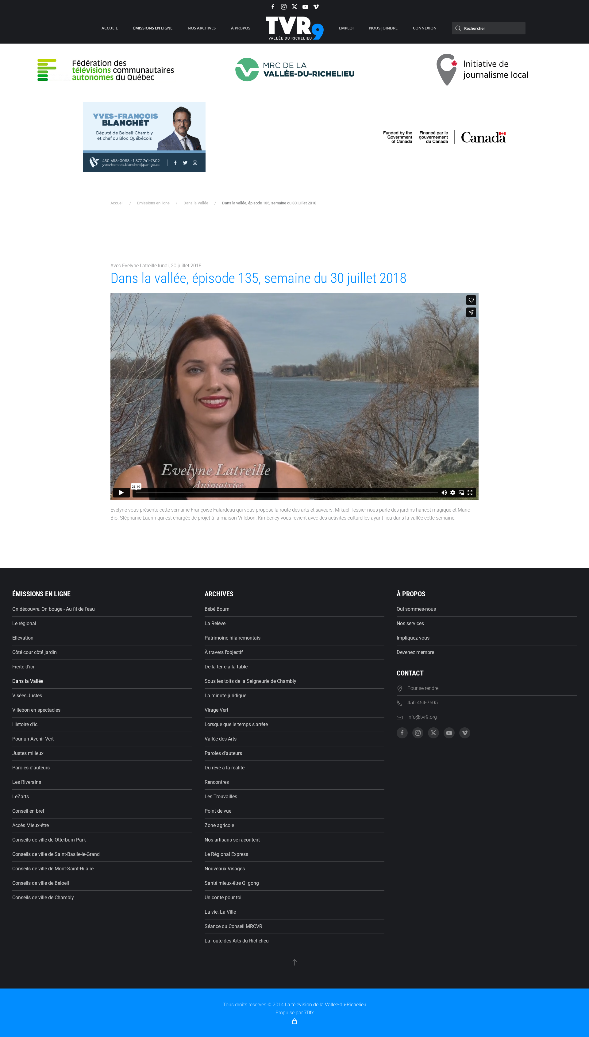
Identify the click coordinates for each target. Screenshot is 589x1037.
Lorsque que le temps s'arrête (236, 724)
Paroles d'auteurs (31, 768)
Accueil (110, 28)
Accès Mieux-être (30, 825)
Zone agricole (219, 825)
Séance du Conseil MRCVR (233, 926)
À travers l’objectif (224, 652)
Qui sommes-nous (416, 609)
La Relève (215, 623)
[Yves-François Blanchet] (144, 137)
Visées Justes (27, 695)
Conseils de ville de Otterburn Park (49, 840)
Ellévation (22, 638)
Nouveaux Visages (225, 869)
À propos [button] (240, 28)
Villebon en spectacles (36, 710)
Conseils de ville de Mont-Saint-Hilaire (53, 869)
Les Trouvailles (221, 796)
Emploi (346, 28)
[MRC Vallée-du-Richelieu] (294, 69)
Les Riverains (26, 782)
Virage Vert (216, 710)
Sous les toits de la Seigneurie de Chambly (250, 681)
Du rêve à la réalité (224, 768)
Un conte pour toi (223, 897)
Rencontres (217, 782)
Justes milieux (28, 753)
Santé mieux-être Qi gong (232, 883)
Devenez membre (415, 652)
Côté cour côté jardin (34, 652)
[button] (294, 962)
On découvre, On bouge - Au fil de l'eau (53, 609)
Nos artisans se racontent (232, 840)
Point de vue (218, 811)
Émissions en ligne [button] (152, 28)
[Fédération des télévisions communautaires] (106, 69)
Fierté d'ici (23, 667)
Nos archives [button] (202, 28)
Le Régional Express (226, 854)
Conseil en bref (28, 811)
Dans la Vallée (27, 681)
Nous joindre (383, 28)
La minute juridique (225, 695)
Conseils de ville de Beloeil (40, 883)
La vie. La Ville (220, 912)
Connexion (425, 28)
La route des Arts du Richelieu (237, 941)
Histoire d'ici (25, 724)
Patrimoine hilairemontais (232, 638)
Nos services (410, 623)
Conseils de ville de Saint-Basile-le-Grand (56, 854)
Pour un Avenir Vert (33, 739)
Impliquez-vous (413, 638)
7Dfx (309, 1013)
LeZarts (20, 796)
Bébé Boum (217, 609)
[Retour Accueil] (295, 28)
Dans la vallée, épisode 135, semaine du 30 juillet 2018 (258, 278)
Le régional (24, 623)
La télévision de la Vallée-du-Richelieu (325, 1005)
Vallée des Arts (221, 739)
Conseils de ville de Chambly (43, 897)
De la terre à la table (226, 667)
